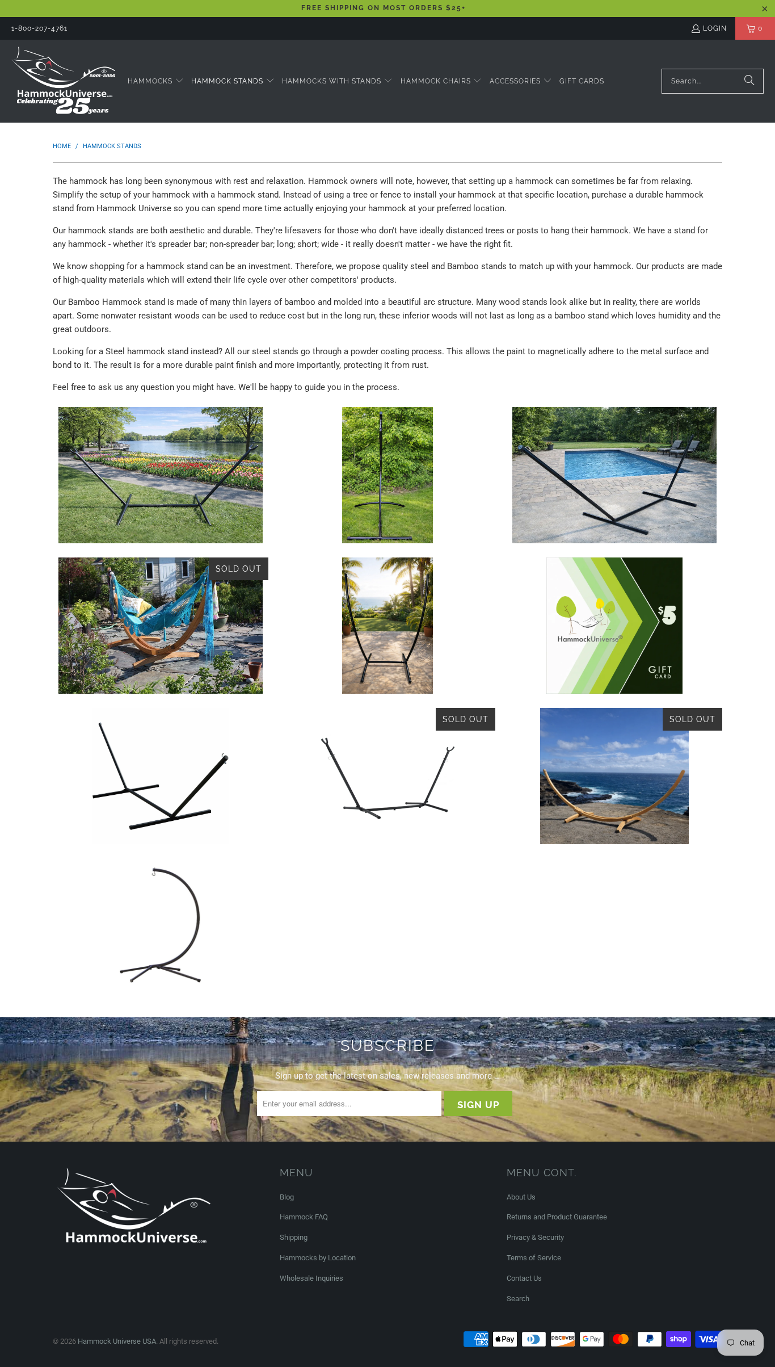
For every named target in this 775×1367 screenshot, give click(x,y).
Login (715, 28)
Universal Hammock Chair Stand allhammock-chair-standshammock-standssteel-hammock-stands (387, 475)
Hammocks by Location (318, 1257)
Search (518, 1298)
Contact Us (524, 1278)
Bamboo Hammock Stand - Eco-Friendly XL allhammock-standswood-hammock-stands (160, 625)
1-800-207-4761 (39, 28)
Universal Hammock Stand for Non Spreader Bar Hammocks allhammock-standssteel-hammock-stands (160, 475)
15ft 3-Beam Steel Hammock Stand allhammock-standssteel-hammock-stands (160, 776)
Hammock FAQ (304, 1217)
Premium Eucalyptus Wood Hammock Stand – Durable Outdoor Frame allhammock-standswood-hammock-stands (614, 776)
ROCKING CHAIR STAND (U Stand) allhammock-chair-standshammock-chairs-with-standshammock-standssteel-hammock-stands (387, 625)
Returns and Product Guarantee (557, 1217)
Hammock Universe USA (117, 1341)
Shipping (294, 1237)
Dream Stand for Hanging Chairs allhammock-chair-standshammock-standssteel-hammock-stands (160, 926)
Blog (287, 1197)
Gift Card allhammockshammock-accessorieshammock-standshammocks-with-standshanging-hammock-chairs (614, 625)
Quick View (160, 529)
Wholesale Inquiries (311, 1278)
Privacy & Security (535, 1237)
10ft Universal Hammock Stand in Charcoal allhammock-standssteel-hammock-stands (387, 776)
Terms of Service (534, 1257)
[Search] (749, 81)
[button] (156, 81)
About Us (521, 1197)
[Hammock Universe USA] (63, 81)
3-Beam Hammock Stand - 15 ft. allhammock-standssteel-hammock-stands (614, 475)
